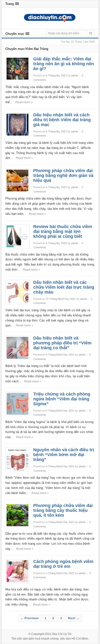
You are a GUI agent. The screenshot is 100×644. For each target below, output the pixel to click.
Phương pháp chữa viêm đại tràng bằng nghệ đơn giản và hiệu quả (63, 175)
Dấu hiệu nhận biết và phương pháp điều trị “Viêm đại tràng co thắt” (62, 343)
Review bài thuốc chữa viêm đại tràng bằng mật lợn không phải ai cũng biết (62, 231)
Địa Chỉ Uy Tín (62, 634)
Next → (74, 618)
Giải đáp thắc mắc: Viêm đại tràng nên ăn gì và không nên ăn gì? (63, 63)
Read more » (24, 102)
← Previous (29, 618)
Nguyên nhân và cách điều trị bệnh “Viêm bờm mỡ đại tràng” (63, 454)
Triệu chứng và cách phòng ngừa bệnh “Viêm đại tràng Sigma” (61, 399)
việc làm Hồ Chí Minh (74, 638)
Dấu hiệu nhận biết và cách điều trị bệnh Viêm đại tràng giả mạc (62, 119)
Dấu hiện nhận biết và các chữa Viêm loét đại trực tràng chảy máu (63, 287)
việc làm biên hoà (28, 638)
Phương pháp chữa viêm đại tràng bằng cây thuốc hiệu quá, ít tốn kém (63, 510)
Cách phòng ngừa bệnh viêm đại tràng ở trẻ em (63, 564)
